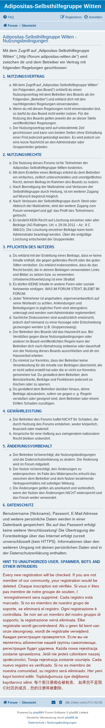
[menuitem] (8, 17)
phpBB (37, 712)
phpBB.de (71, 717)
